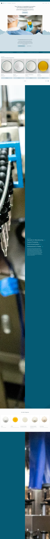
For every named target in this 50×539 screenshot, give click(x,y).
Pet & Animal (33, 244)
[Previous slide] (46, 81)
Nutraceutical (34, 246)
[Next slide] (48, 81)
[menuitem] (9, 3)
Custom (32, 242)
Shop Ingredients (25, 12)
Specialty (35, 240)
